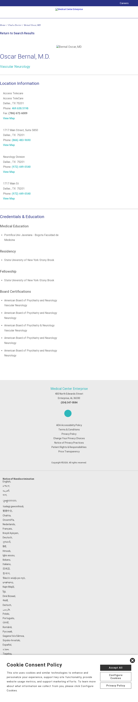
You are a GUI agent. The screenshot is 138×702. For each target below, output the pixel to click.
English (6, 481)
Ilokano (6, 559)
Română (7, 627)
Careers (124, 3)
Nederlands (9, 524)
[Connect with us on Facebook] (68, 413)
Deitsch (7, 605)
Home (3, 25)
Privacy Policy (69, 434)
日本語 (6, 568)
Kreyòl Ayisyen (10, 533)
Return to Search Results (17, 33)
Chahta (7, 515)
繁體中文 (7, 510)
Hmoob (6, 551)
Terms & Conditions (69, 429)
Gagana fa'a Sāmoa (13, 636)
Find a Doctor (14, 25)
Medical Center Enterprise (69, 389)
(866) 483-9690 (21, 140)
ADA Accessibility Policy (69, 425)
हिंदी (4, 546)
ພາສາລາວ (8, 582)
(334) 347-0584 (69, 402)
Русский (7, 631)
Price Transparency (69, 451)
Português (8, 618)
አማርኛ (6, 486)
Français (7, 528)
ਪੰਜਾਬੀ (6, 622)
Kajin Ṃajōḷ (8, 586)
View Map (9, 118)
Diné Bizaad (9, 596)
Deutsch (7, 537)
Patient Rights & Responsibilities (69, 447)
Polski (6, 613)
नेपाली (5, 600)
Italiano (7, 564)
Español (7, 644)
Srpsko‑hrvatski (11, 640)
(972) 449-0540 (21, 166)
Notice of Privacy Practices (69, 442)
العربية (6, 490)
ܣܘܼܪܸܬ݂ (6, 649)
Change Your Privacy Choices (69, 438)
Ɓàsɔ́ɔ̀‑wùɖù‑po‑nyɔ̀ (14, 578)
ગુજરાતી (6, 542)
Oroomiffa (8, 520)
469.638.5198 (20, 108)
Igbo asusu (8, 555)
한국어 (6, 573)
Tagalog (7, 653)
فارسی (6, 609)
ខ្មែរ (4, 591)
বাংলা (5, 495)
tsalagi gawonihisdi (13, 506)
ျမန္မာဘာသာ (9, 500)
